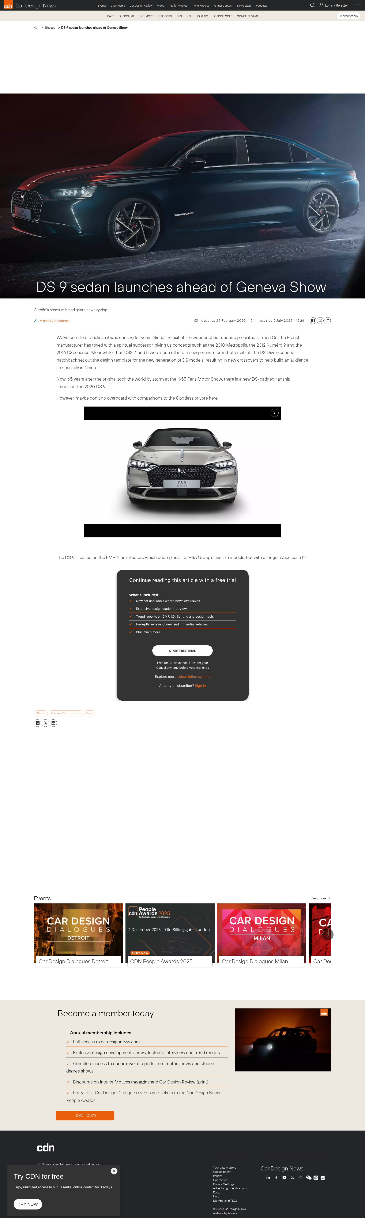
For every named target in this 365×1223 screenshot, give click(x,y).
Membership (348, 16)
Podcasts (261, 5)
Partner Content (223, 5)
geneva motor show (66, 713)
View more (318, 898)
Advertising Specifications (230, 1188)
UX (189, 16)
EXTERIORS (146, 16)
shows (41, 713)
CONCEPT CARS (247, 16)
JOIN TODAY (86, 1115)
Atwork (232, 1213)
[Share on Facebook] (313, 320)
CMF (180, 16)
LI (269, 1178)
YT (285, 1178)
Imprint (217, 1176)
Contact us (220, 1180)
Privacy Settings (223, 1184)
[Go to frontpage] (29, 4)
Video (160, 5)
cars (89, 713)
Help (216, 1196)
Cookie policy (222, 1172)
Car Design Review (141, 5)
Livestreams (117, 5)
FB (277, 1178)
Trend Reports (200, 5)
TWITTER (293, 1178)
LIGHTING (202, 16)
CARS (110, 16)
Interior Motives (178, 5)
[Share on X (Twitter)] (320, 320)
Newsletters (244, 5)
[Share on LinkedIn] (327, 320)
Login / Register (336, 5)
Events (102, 5)
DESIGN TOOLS (222, 16)
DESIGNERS (126, 16)
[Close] (114, 1171)
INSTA (301, 1178)
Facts (216, 1192)
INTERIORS (165, 16)
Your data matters (224, 1167)
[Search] (313, 5)
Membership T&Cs (225, 1201)
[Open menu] (357, 5)
